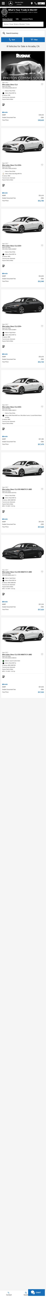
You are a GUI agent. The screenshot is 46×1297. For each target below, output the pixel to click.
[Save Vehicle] (42, 84)
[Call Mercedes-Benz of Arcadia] (35, 3)
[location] (31, 3)
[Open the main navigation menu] (3, 3)
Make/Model (7, 19)
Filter (36, 40)
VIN (17, 19)
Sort (13, 40)
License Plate (27, 19)
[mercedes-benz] (10, 3)
